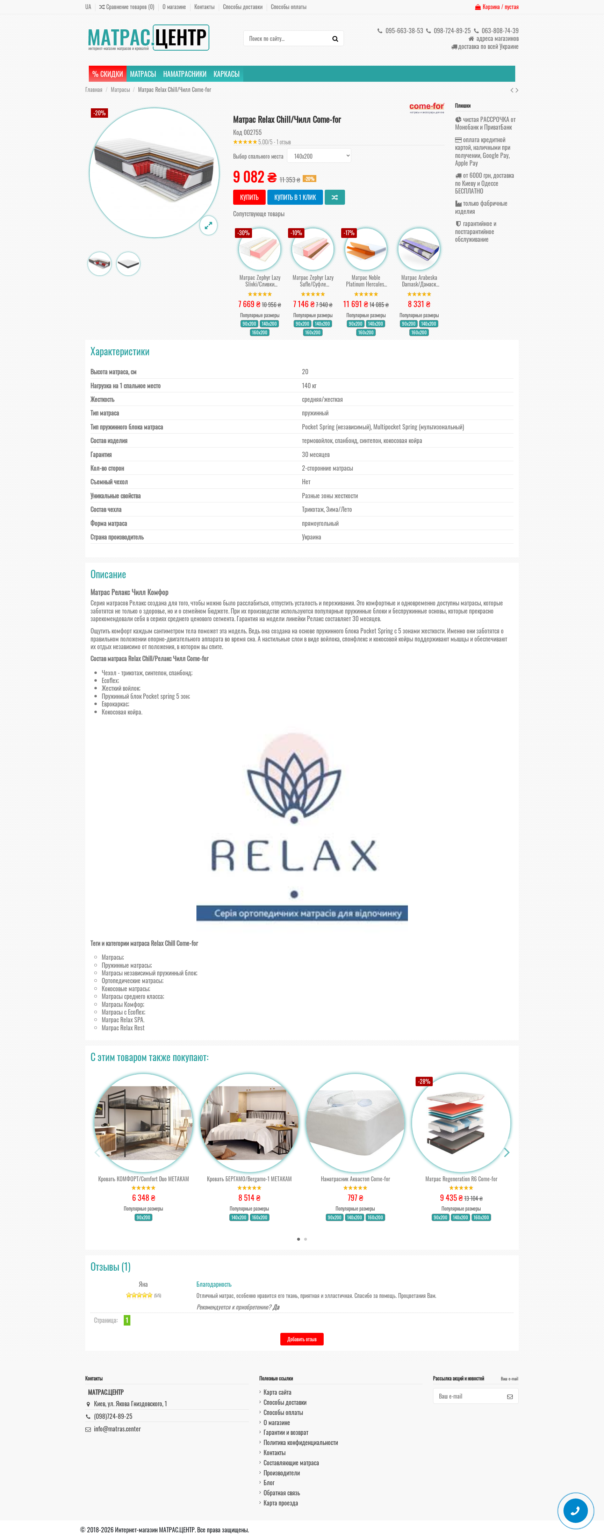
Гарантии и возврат (286, 1432)
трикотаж (132, 672)
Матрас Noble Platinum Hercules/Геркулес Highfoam (366, 281)
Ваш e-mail (509, 1378)
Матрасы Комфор (122, 1004)
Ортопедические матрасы (132, 980)
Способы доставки (243, 6)
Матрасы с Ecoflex (123, 1011)
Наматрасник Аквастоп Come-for (355, 1179)
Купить (249, 197)
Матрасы (112, 956)
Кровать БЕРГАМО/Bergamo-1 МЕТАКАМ (249, 1179)
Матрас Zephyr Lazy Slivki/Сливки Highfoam (259, 281)
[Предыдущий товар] (513, 89)
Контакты (205, 6)
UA (88, 6)
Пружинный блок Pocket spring (138, 695)
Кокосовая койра (121, 711)
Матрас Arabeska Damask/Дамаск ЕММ (419, 281)
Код (237, 132)
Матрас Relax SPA (122, 1019)
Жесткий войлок (120, 687)
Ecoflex (110, 680)
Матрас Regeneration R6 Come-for (461, 1179)
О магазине (175, 6)
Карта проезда (281, 1503)
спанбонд (180, 672)
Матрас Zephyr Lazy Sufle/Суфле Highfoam (313, 281)
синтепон (155, 672)
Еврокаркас (115, 703)
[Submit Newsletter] (510, 1395)
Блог (269, 1482)
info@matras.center (117, 1428)
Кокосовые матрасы (125, 988)
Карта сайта (278, 1392)
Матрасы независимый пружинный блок (149, 972)
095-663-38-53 (403, 30)
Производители (282, 1472)
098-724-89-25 (451, 30)
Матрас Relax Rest (123, 1027)
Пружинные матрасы (126, 965)
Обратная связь (282, 1492)
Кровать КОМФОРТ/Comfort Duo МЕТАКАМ (143, 1179)
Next (506, 1152)
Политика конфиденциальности (301, 1442)
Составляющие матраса (291, 1462)
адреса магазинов (497, 38)
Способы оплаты (289, 6)
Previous (97, 1152)
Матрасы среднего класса (132, 996)
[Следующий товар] (517, 89)
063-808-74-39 (499, 30)
